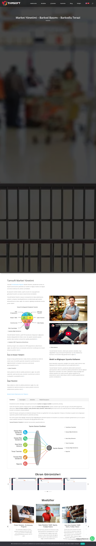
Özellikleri (12, 399)
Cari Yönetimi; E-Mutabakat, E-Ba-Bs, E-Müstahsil (73, 526)
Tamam (82, 543)
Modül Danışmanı (44, 399)
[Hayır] (94, 544)
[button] (8, 484)
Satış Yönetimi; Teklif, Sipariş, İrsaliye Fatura (23, 526)
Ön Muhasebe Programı (18, 284)
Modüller (43, 3)
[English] (86, 3)
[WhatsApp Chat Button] (92, 538)
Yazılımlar (63, 3)
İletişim (79, 3)
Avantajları (22, 399)
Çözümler (53, 3)
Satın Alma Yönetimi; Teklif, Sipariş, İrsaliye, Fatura (48, 526)
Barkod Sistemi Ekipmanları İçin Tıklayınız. (17, 394)
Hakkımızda (33, 3)
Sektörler (32, 399)
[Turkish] (89, 3)
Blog (71, 3)
